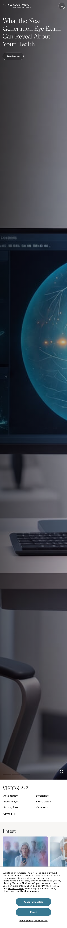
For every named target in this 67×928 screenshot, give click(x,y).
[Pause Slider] (61, 771)
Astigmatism (10, 795)
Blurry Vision (43, 801)
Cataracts (42, 807)
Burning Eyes (10, 807)
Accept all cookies (33, 901)
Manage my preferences (34, 920)
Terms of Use (16, 888)
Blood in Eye (10, 801)
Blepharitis (42, 795)
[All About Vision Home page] (17, 5)
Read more (13, 56)
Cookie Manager (30, 891)
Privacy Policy (50, 886)
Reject (33, 912)
